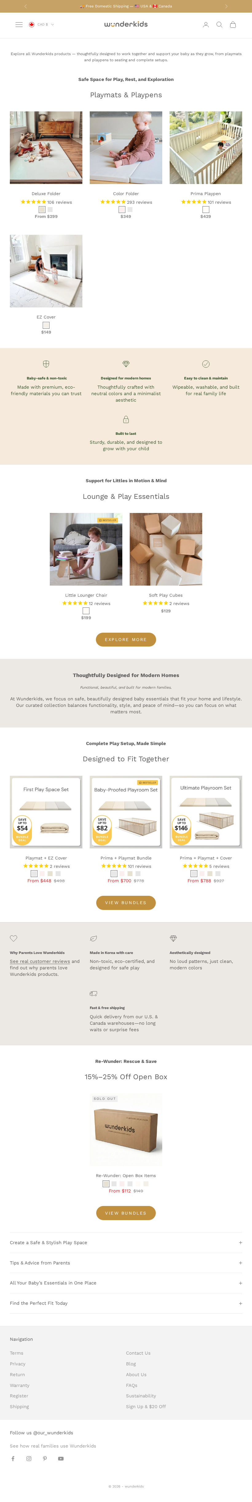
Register (19, 1396)
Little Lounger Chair (86, 595)
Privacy (18, 1364)
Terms (16, 1353)
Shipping (19, 1406)
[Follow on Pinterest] (45, 1459)
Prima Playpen (206, 193)
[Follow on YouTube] (61, 1459)
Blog (131, 1364)
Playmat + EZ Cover (46, 857)
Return (17, 1374)
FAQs (131, 1385)
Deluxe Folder (46, 193)
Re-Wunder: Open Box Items (126, 1175)
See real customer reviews (40, 961)
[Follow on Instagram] (29, 1459)
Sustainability (141, 1396)
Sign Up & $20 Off (146, 1406)
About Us (136, 1374)
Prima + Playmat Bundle (126, 857)
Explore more (126, 639)
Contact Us (138, 1353)
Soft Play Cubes (166, 595)
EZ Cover (46, 316)
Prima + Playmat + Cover (206, 857)
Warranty (20, 1385)
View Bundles (126, 902)
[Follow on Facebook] (13, 1459)
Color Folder (126, 193)
